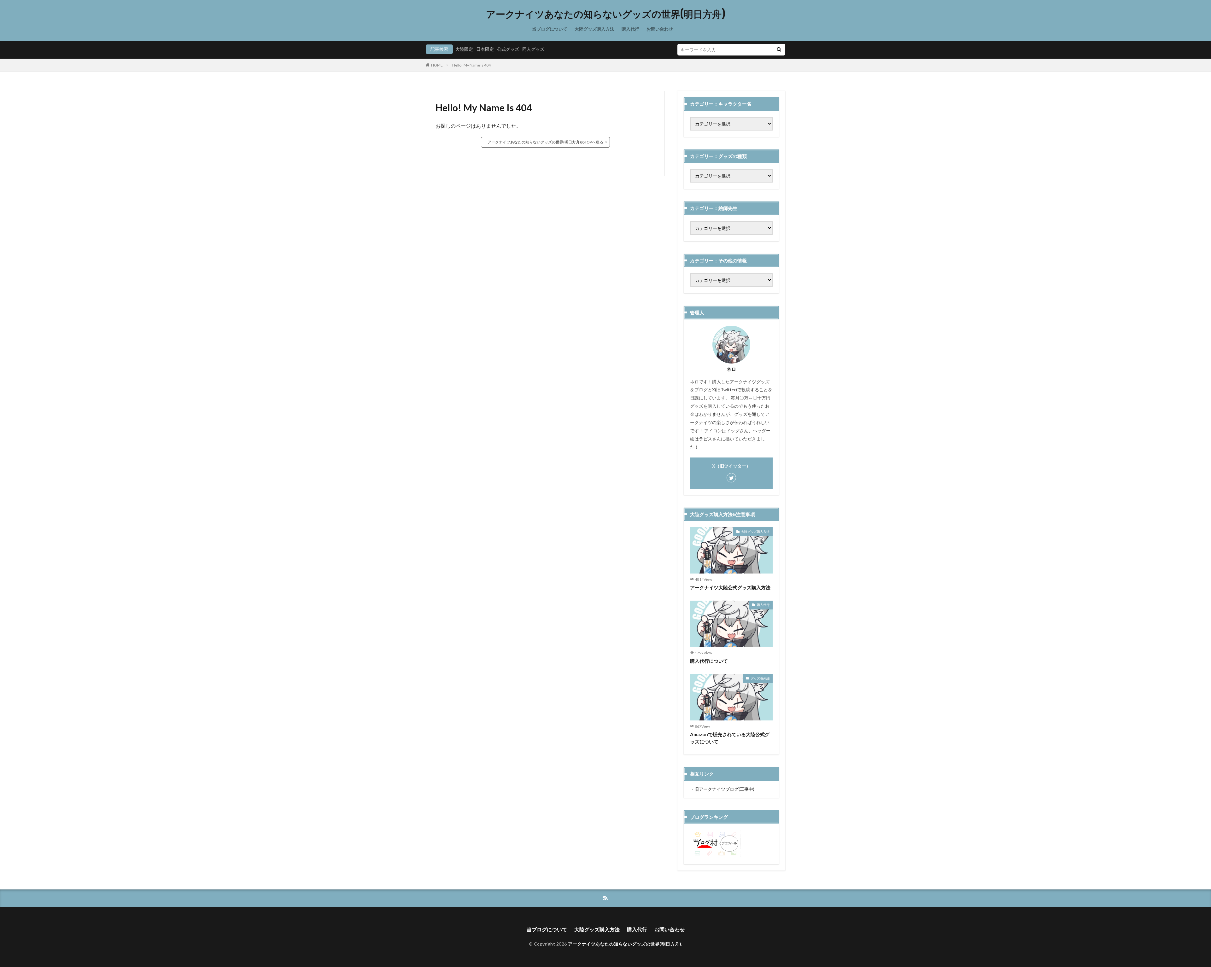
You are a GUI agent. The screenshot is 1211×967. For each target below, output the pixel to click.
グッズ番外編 (760, 678)
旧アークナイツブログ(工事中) (724, 789)
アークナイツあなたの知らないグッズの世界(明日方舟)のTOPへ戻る (545, 142)
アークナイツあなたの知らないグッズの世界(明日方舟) (605, 14)
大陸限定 (464, 49)
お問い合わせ (659, 29)
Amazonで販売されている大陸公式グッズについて (729, 737)
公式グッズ (508, 49)
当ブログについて (549, 29)
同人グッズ (533, 49)
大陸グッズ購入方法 (594, 29)
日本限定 (485, 49)
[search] (779, 49)
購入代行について (709, 661)
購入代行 (630, 29)
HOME (437, 65)
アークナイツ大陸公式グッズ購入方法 (730, 587)
